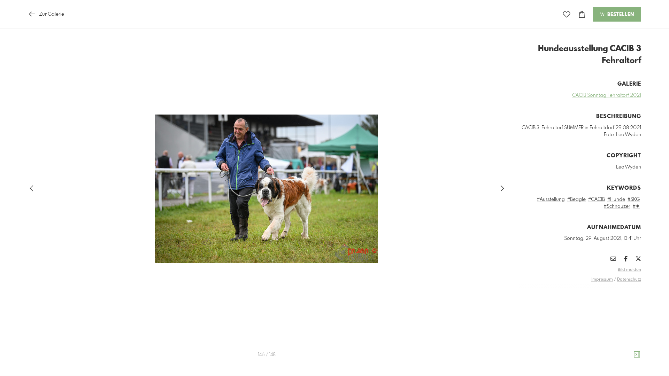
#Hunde (616, 199)
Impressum (602, 279)
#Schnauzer (617, 206)
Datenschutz (629, 279)
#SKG (634, 199)
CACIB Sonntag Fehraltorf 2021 (606, 95)
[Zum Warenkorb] (582, 14)
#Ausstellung (551, 199)
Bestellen (620, 14)
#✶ (636, 206)
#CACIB (596, 199)
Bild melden (629, 270)
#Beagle (576, 199)
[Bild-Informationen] (637, 355)
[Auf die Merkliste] (566, 14)
